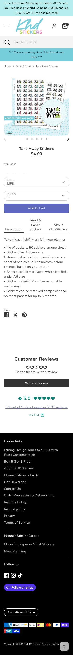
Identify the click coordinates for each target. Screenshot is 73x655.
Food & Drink (23, 66)
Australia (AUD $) (19, 612)
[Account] (54, 24)
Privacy (9, 516)
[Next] (67, 139)
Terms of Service (17, 522)
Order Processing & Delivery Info (29, 495)
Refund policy (14, 509)
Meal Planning (15, 551)
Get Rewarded (15, 482)
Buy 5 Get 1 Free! (17, 461)
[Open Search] (6, 42)
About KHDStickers (58, 227)
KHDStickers (33, 644)
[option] (36, 103)
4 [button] (41, 139)
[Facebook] (6, 575)
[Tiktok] (20, 575)
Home (7, 66)
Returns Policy (15, 502)
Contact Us (12, 489)
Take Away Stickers (47, 66)
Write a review (36, 383)
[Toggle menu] (5, 26)
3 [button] (37, 139)
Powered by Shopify (53, 644)
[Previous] (5, 139)
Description (13, 229)
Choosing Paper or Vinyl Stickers (29, 544)
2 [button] (32, 139)
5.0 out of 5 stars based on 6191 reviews (36, 407)
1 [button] (27, 139)
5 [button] (46, 139)
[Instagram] (13, 575)
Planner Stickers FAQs (21, 475)
